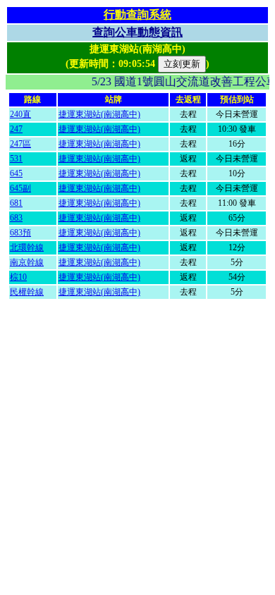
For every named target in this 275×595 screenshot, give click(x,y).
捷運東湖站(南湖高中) (99, 114)
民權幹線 (27, 292)
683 (16, 218)
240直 (20, 114)
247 (16, 129)
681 (16, 203)
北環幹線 (27, 247)
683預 (20, 233)
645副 (20, 188)
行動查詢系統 (137, 14)
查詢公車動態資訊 (137, 32)
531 (16, 159)
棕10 (18, 277)
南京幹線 (27, 262)
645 (16, 173)
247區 (20, 144)
